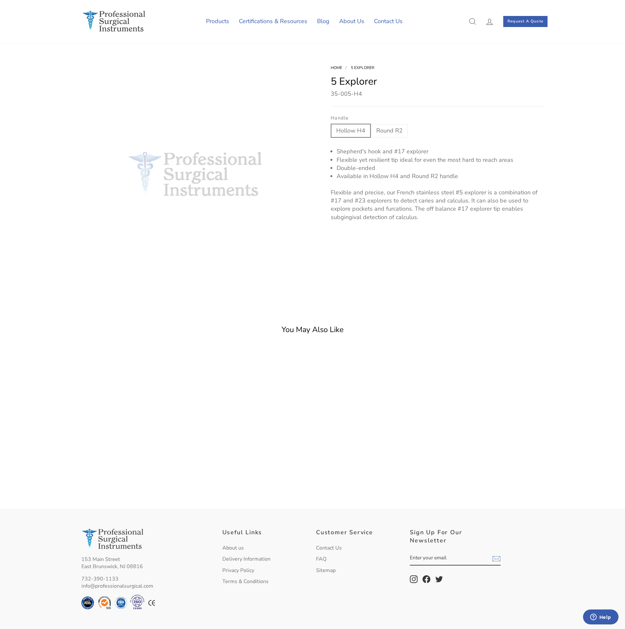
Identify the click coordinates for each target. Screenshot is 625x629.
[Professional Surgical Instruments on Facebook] (426, 579)
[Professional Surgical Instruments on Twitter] (439, 579)
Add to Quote (136, 488)
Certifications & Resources (273, 21)
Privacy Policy (238, 570)
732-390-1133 (99, 578)
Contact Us (388, 21)
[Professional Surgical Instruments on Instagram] (414, 579)
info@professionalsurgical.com (117, 586)
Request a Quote (525, 21)
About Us (351, 21)
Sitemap (326, 570)
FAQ (321, 559)
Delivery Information (246, 559)
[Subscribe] (496, 558)
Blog (323, 21)
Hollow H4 (350, 130)
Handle (340, 118)
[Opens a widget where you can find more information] (600, 617)
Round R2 (389, 130)
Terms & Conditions (245, 581)
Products (217, 21)
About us (233, 548)
